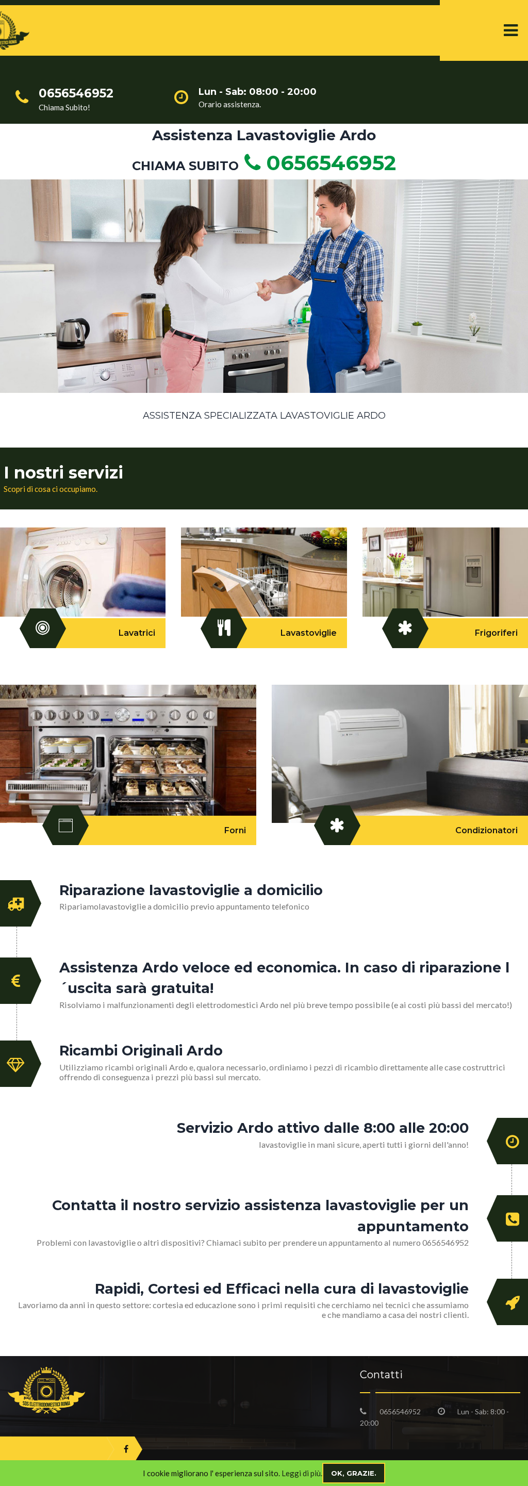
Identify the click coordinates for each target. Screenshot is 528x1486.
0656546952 (328, 162)
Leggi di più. (302, 1473)
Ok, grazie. (353, 1473)
